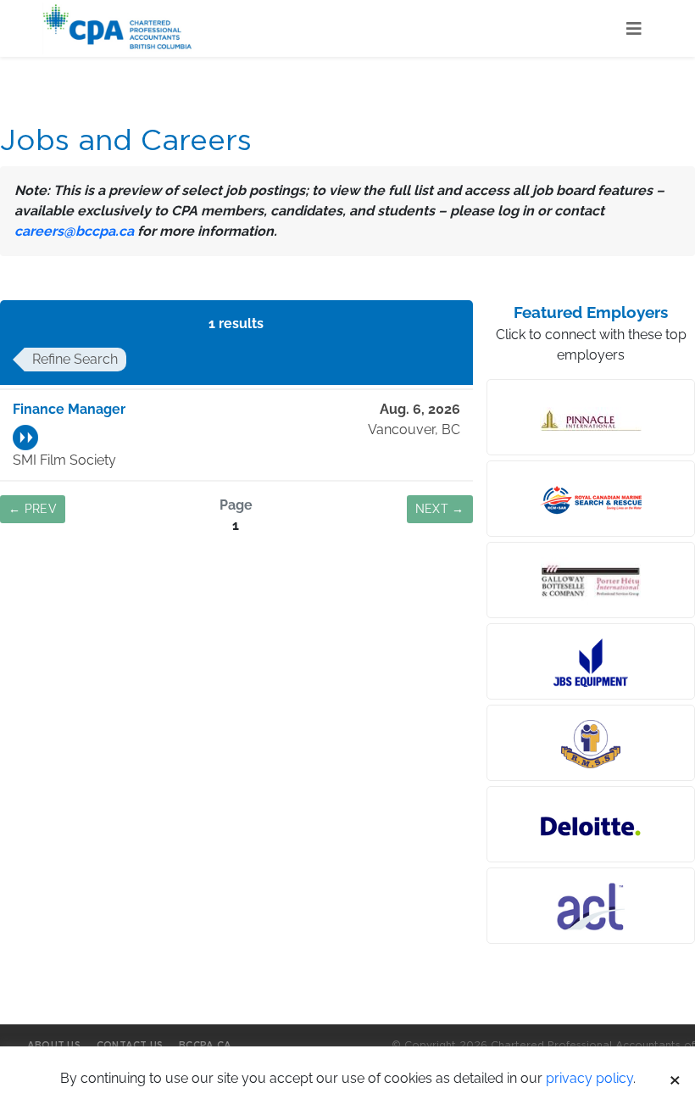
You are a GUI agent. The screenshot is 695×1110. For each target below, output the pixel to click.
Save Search (236, 593)
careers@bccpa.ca (74, 231)
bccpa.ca (205, 1045)
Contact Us (130, 1045)
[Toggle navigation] (634, 29)
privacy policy (589, 1078)
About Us (54, 1045)
